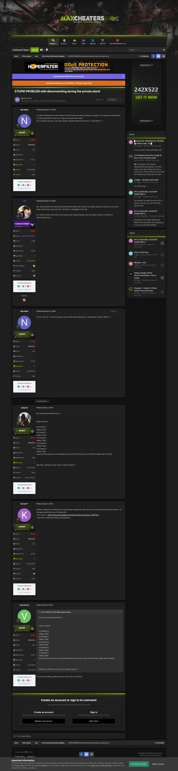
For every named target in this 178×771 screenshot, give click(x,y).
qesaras (24, 408)
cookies (44, 765)
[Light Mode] (46, 49)
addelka (137, 265)
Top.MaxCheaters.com (117, 43)
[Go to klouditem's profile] (131, 156)
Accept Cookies (139, 764)
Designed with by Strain (24, 752)
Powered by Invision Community (150, 755)
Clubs (84, 43)
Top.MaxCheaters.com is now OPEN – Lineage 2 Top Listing (69, 83)
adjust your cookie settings (101, 765)
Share (100, 100)
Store (74, 44)
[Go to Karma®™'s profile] (24, 515)
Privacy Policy (20, 756)
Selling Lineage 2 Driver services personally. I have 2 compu (145, 275)
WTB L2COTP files (141, 252)
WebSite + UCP (140, 263)
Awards (102, 43)
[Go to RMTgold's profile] (131, 274)
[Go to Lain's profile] (24, 212)
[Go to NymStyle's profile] (17, 99)
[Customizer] (41, 49)
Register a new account (43, 721)
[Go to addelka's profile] (131, 264)
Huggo (138, 182)
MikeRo (137, 293)
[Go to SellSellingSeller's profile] (131, 212)
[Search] (163, 49)
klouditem (140, 160)
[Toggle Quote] (40, 612)
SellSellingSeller (142, 216)
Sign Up (35, 50)
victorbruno (24, 605)
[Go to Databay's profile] (131, 142)
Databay (139, 146)
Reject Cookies (158, 764)
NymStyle (28, 98)
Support (93, 43)
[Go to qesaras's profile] (24, 419)
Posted (152, 146)
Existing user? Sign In (21, 50)
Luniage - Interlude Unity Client (146, 180)
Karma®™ (24, 504)
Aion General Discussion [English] (52, 101)
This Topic (154, 50)
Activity (63, 44)
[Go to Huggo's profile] (131, 181)
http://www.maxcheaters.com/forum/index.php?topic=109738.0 (73, 515)
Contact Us (31, 756)
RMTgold (137, 280)
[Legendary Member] (24, 300)
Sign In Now (93, 721)
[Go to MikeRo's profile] (131, 289)
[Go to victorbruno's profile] (24, 616)
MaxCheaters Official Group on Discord (69, 76)
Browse (52, 44)
